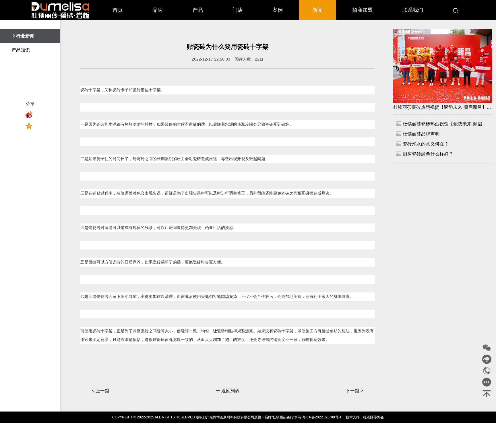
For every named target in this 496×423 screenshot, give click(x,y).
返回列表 (228, 390)
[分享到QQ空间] (31, 126)
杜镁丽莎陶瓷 (373, 417)
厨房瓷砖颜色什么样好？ (424, 153)
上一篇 (100, 390)
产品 (198, 10)
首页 (118, 10)
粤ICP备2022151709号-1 (322, 417)
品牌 (157, 10)
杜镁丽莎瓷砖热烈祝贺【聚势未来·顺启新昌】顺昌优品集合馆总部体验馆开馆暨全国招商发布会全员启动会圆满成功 (442, 107)
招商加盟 (362, 10)
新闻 (317, 10)
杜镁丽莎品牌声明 (417, 133)
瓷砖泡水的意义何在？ (422, 143)
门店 (237, 10)
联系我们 (412, 10)
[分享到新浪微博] (31, 114)
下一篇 (354, 390)
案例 (277, 10)
